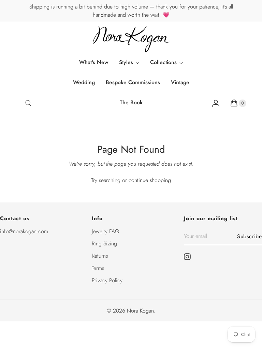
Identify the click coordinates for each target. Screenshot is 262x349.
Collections (163, 62)
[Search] (28, 103)
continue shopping (150, 180)
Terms (98, 268)
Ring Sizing (104, 243)
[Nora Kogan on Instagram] (189, 256)
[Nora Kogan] (131, 39)
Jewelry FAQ (105, 231)
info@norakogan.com (24, 231)
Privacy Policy (107, 280)
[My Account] (216, 103)
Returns (100, 256)
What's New (93, 62)
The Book (131, 102)
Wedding (84, 82)
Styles (126, 62)
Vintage (180, 82)
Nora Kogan (140, 311)
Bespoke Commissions (133, 82)
